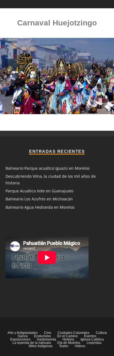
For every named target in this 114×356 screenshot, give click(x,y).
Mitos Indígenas (41, 346)
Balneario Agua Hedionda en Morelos (40, 207)
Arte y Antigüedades (22, 332)
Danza (23, 336)
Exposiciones (20, 339)
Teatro (63, 346)
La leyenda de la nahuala (31, 342)
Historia (68, 339)
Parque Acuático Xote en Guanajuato (39, 190)
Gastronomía (46, 339)
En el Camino (67, 336)
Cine (47, 332)
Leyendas (94, 342)
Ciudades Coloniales (73, 332)
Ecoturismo (42, 336)
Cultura (101, 332)
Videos (80, 346)
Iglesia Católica (92, 339)
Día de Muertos (68, 342)
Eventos (90, 336)
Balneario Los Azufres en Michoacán (39, 198)
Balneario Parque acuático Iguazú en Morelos (48, 168)
